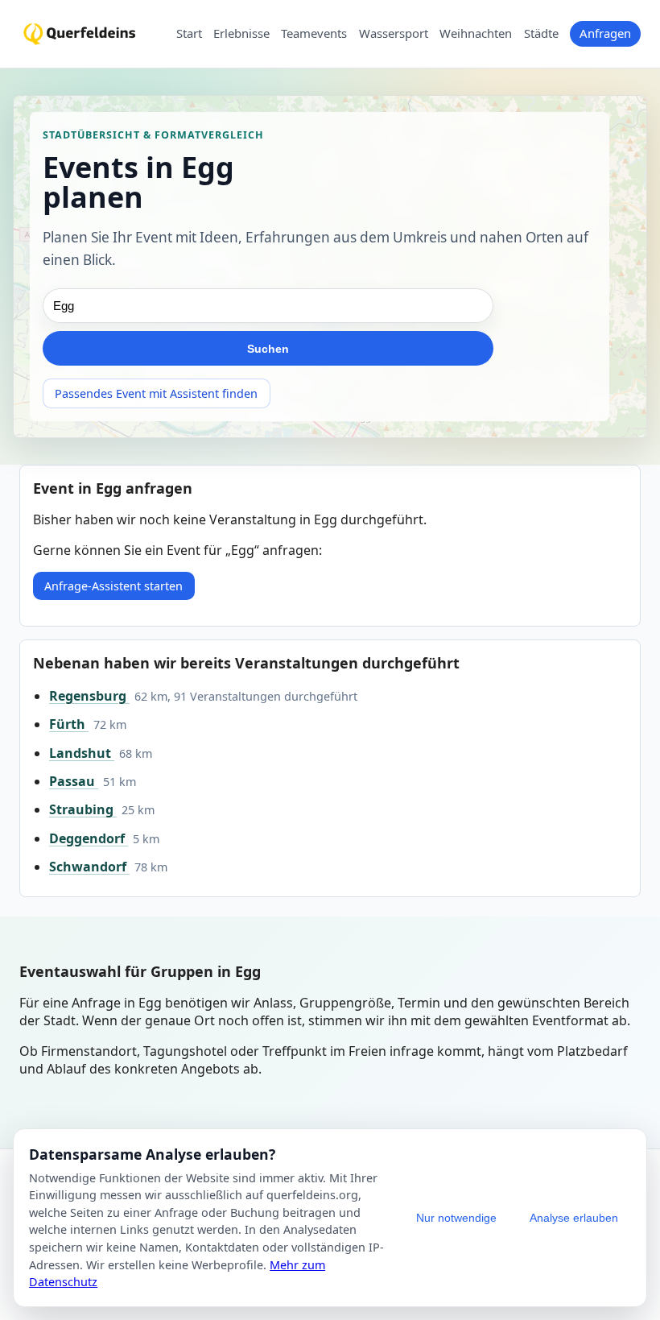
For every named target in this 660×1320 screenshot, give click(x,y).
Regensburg (89, 696)
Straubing (83, 809)
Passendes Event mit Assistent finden (156, 393)
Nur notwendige (456, 1217)
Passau (73, 781)
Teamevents (314, 34)
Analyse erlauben (574, 1217)
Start (189, 34)
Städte (541, 34)
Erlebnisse (241, 34)
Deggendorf (88, 838)
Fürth (69, 724)
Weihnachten (475, 34)
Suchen (268, 348)
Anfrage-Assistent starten (113, 586)
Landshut (81, 753)
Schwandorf (89, 866)
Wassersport (393, 34)
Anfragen (605, 33)
